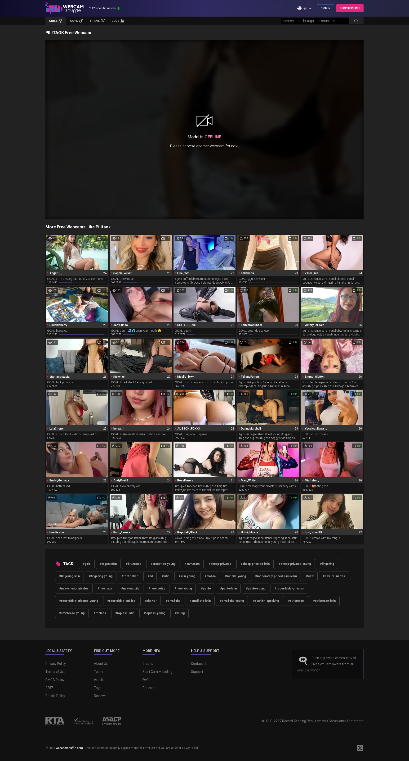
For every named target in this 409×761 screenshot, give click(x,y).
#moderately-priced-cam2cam (276, 576)
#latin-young (186, 576)
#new (310, 576)
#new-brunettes (334, 576)
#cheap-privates (220, 564)
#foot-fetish (130, 576)
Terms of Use (55, 671)
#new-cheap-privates (74, 588)
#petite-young (255, 588)
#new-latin (105, 588)
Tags (97, 687)
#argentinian (108, 564)
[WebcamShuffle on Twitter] (360, 748)
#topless (100, 613)
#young (179, 613)
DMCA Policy (54, 679)
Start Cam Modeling (157, 671)
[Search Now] (356, 21)
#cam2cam (192, 564)
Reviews (100, 696)
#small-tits (173, 600)
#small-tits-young (232, 600)
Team (98, 671)
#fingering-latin (69, 576)
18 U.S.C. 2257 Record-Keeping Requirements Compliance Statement (312, 721)
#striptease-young (71, 613)
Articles (99, 679)
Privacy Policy (55, 663)
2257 (49, 687)
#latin (165, 576)
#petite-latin (228, 588)
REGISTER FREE (350, 8)
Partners (149, 687)
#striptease (296, 600)
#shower (150, 600)
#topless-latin (124, 613)
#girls (87, 564)
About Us (101, 663)
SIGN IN (325, 8)
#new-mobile (130, 588)
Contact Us (199, 663)
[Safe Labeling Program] (83, 721)
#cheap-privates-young (295, 564)
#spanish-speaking (266, 600)
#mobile (210, 576)
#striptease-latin (324, 600)
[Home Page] (64, 8)
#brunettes (133, 564)
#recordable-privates (289, 588)
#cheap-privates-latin (255, 564)
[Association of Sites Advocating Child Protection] (111, 721)
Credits (147, 663)
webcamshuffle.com (69, 748)
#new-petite (157, 588)
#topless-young (154, 613)
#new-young (183, 588)
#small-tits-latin (200, 600)
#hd (150, 576)
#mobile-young (235, 576)
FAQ (145, 679)
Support (197, 671)
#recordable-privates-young (78, 600)
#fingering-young (100, 576)
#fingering (327, 564)
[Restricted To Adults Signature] (54, 721)
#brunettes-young (163, 564)
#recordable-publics (121, 600)
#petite (206, 588)
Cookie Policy (55, 696)
